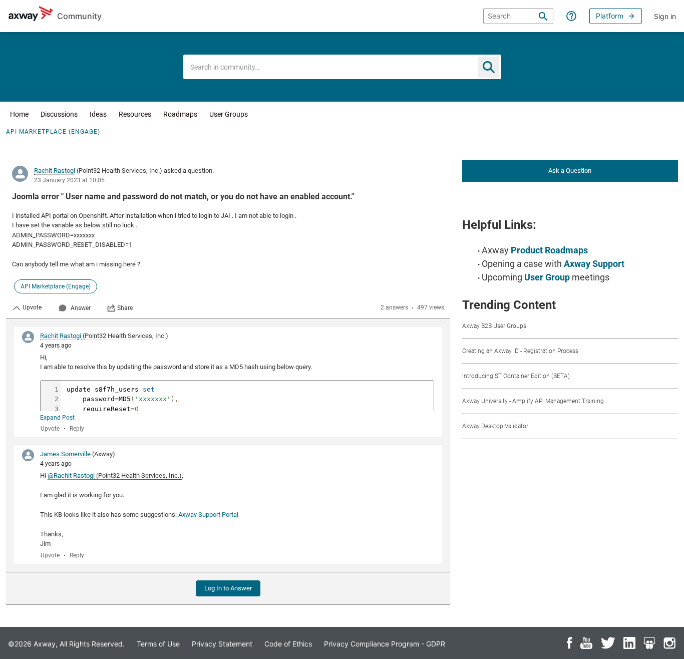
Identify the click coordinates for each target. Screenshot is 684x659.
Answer (81, 307)
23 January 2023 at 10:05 (69, 180)
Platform (609, 16)
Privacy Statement (222, 643)
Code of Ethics (288, 643)
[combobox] (342, 67)
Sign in (665, 16)
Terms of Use (158, 643)
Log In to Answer (228, 588)
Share (125, 307)
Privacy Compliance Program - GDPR (384, 643)
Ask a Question (569, 170)
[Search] (543, 16)
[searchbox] (518, 16)
